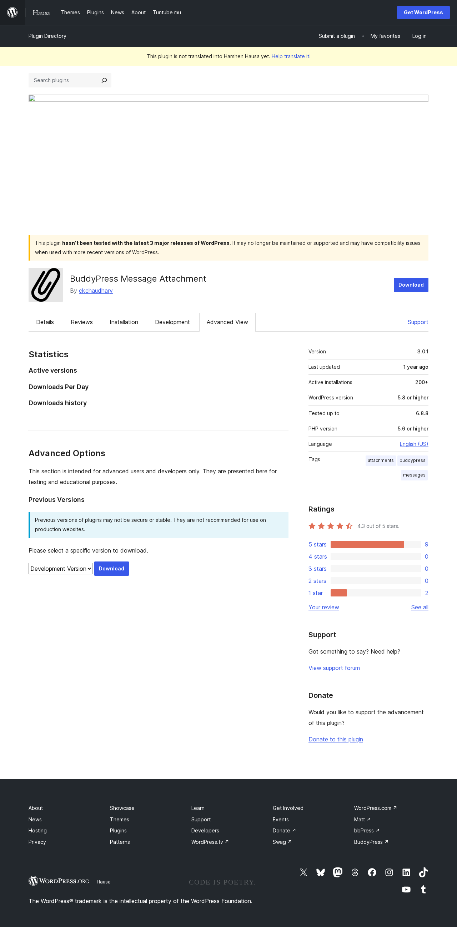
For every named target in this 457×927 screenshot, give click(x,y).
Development (172, 322)
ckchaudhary (96, 290)
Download (411, 285)
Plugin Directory (47, 36)
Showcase (122, 808)
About (36, 808)
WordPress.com (375, 808)
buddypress (413, 460)
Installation (124, 322)
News (35, 819)
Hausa (104, 882)
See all (419, 607)
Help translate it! (291, 56)
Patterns (120, 842)
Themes (119, 819)
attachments (381, 460)
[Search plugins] (104, 80)
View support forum (334, 667)
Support (418, 322)
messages (414, 475)
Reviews (82, 322)
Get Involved (288, 808)
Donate (284, 830)
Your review (323, 607)
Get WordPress (423, 12)
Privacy (37, 842)
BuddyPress (371, 842)
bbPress (367, 830)
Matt (362, 819)
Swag (282, 842)
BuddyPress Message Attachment (138, 278)
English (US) (414, 444)
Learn (198, 808)
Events (281, 819)
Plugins (118, 830)
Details (45, 322)
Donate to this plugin (335, 739)
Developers (205, 830)
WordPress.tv (210, 842)
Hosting (38, 830)
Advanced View (227, 322)
